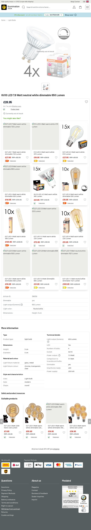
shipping (56, 449)
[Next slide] (49, 87)
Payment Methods (8, 493)
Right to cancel (7, 506)
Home (3, 20)
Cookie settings (7, 515)
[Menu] (87, 495)
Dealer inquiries (38, 496)
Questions (5, 487)
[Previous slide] (41, 87)
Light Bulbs (12, 20)
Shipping (4, 496)
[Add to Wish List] (86, 101)
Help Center (75, 1)
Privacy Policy (6, 490)
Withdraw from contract (10, 509)
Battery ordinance (8, 499)
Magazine (35, 487)
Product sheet (15, 109)
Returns (4, 512)
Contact (35, 490)
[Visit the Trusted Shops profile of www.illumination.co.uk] (76, 497)
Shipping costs (16, 106)
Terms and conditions (9, 503)
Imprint (34, 499)
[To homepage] (10, 7)
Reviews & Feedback (40, 493)
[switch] (83, 510)
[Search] (23, 7)
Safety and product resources (13, 393)
